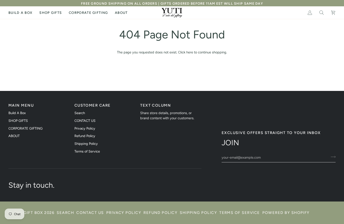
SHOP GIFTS (18, 121)
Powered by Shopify (286, 212)
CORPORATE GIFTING (25, 128)
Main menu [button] (21, 105)
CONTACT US (84, 121)
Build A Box (17, 113)
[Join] (332, 157)
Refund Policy (84, 136)
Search (79, 113)
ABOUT (14, 136)
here (189, 52)
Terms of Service (87, 151)
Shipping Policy (86, 144)
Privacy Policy (84, 128)
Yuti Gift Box (28, 212)
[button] (50, 12)
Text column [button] (155, 105)
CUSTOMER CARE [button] (92, 105)
